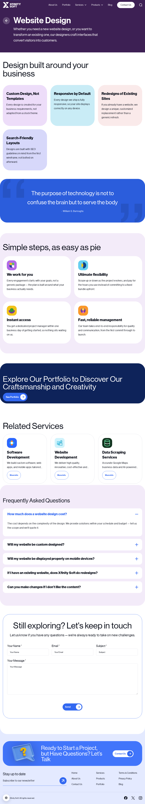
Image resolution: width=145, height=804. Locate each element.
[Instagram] (140, 798)
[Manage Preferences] (6, 797)
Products (95, 5)
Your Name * (14, 646)
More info (15, 476)
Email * (56, 646)
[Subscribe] (63, 780)
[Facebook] (125, 798)
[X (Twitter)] (133, 798)
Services (79, 5)
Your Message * (16, 660)
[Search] (140, 5)
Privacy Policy (125, 778)
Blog (110, 5)
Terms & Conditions (128, 773)
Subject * (101, 646)
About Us (52, 5)
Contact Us (126, 5)
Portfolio (66, 5)
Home (74, 773)
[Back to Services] (6, 20)
